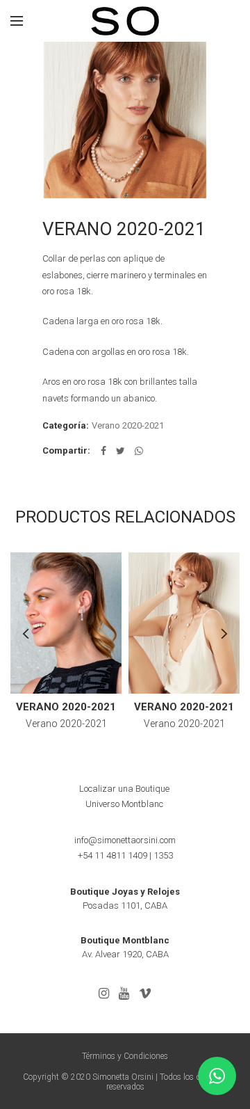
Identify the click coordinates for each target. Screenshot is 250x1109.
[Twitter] (120, 451)
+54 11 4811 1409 (112, 855)
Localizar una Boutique (124, 788)
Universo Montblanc (124, 804)
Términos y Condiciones (125, 1056)
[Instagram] (104, 993)
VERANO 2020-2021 (66, 707)
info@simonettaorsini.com (125, 840)
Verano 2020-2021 (128, 425)
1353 (163, 855)
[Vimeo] (145, 993)
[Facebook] (103, 451)
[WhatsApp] (139, 451)
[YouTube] (124, 993)
